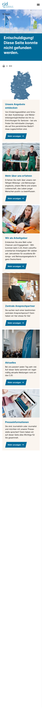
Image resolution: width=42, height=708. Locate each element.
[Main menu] (38, 5)
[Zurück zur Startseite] (3, 66)
